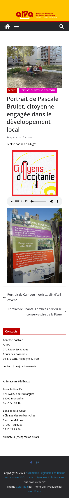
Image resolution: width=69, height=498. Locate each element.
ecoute (28, 137)
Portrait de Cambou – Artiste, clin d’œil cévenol (34, 297)
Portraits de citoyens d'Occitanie (37, 90)
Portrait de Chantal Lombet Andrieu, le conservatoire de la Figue (35, 311)
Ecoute (12, 90)
